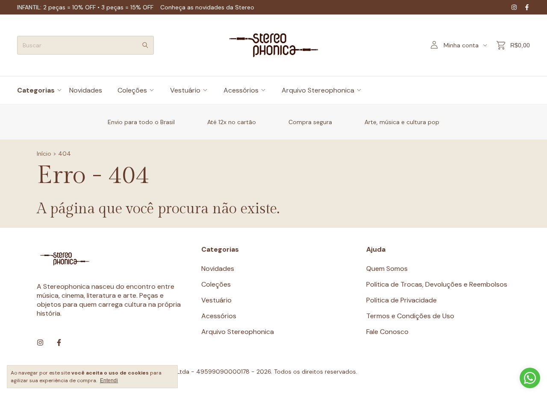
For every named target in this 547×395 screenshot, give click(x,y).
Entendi (109, 380)
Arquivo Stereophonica (318, 90)
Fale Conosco (387, 331)
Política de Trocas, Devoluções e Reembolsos (436, 284)
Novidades (85, 90)
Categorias (36, 90)
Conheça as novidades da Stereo (207, 7)
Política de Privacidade (401, 300)
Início (44, 153)
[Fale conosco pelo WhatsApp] (530, 378)
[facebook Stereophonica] (527, 7)
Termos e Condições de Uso (410, 315)
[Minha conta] (434, 45)
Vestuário (185, 90)
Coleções (132, 90)
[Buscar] (145, 45)
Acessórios (241, 90)
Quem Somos (387, 268)
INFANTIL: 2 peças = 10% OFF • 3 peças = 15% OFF (85, 7)
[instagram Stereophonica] (514, 7)
